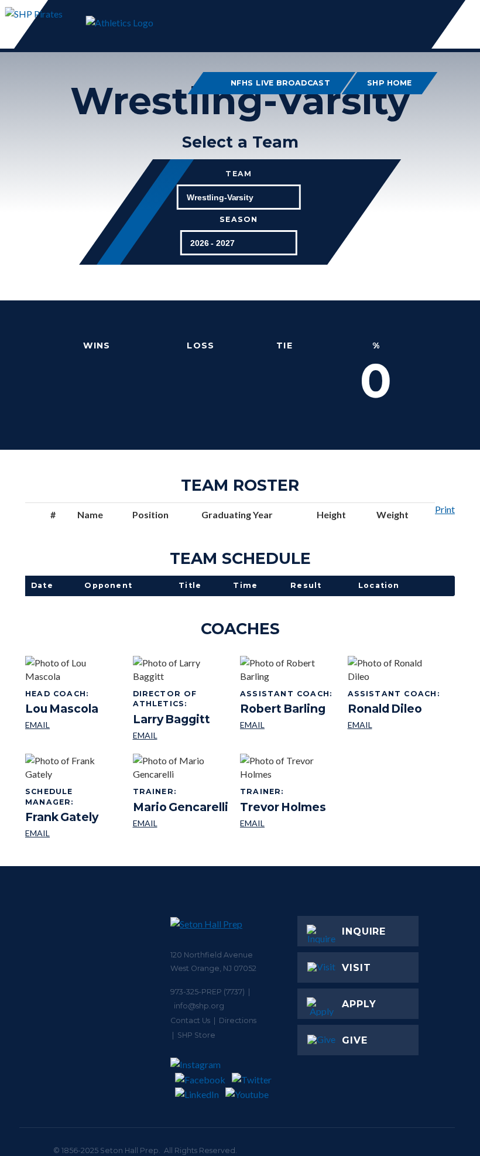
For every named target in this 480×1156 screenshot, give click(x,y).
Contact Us (190, 1020)
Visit (356, 967)
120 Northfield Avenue (211, 954)
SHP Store (196, 1035)
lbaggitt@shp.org (182, 736)
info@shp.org (199, 1005)
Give (355, 1040)
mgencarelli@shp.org (180, 824)
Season (239, 220)
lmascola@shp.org (61, 725)
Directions (237, 1020)
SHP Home (390, 82)
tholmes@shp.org (283, 824)
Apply (359, 1004)
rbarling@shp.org (287, 725)
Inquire (364, 931)
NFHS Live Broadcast (281, 82)
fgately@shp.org (74, 833)
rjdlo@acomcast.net (395, 725)
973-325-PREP (196, 991)
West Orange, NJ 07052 (213, 968)
